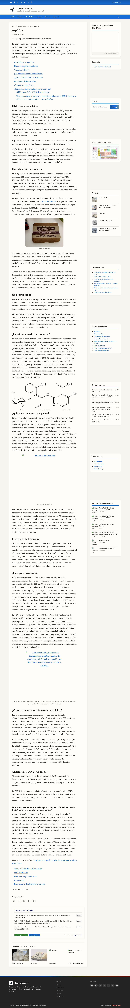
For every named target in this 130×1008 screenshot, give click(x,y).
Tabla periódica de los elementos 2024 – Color (102, 390)
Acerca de (56, 17)
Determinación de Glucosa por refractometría (107, 206)
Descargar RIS (34, 935)
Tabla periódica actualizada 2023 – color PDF (102, 403)
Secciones (39, 17)
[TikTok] (14, 2)
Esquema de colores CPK (107, 548)
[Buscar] (88, 17)
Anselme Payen (104, 540)
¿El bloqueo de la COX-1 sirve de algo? (32, 92)
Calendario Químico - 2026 (102, 276)
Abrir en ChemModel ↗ (111, 53)
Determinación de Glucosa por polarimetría (107, 229)
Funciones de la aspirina (25, 81)
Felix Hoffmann (49, 201)
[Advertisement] (105, 84)
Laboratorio (28, 17)
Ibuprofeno (19, 880)
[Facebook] (17, 2)
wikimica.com (98, 466)
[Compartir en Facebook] (19, 901)
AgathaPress (116, 1005)
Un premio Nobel (21, 70)
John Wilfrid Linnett (105, 221)
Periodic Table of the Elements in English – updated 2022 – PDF (102, 415)
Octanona (101, 213)
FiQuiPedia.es (98, 461)
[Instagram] (24, 2)
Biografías (97, 331)
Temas (20, 17)
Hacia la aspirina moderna (26, 66)
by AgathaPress (116, 2)
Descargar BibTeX (21, 935)
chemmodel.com (99, 464)
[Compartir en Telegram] (29, 901)
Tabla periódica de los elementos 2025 (106, 517)
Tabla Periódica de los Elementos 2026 (106, 509)
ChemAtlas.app (98, 469)
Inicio (12, 17)
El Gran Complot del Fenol (25, 876)
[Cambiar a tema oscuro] (118, 17)
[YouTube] (10, 2)
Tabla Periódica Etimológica (102, 292)
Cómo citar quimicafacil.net (102, 67)
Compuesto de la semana (25, 26)
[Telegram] (31, 2)
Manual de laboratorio (101, 339)
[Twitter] (21, 2)
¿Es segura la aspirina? (24, 85)
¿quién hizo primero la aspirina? (28, 77)
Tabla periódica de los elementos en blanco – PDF (103, 420)
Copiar (79, 915)
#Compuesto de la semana (20, 889)
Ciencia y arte (98, 334)
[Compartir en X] (24, 901)
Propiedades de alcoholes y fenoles (29, 884)
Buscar (114, 107)
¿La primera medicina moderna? (28, 73)
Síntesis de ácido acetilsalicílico (28, 869)
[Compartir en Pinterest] (34, 901)
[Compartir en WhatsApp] (14, 901)
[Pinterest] (28, 2)
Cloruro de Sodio (104, 198)
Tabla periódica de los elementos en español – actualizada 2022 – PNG (102, 409)
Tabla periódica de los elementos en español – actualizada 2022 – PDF (102, 397)
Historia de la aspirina (24, 62)
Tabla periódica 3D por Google (106, 525)
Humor (47, 17)
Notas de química (99, 345)
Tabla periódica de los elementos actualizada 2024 (108, 533)
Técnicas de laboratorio (101, 350)
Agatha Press (78, 935)
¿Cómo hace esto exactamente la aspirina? (32, 89)
